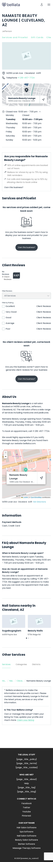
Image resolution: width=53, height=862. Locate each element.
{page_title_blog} (26, 791)
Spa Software (26, 831)
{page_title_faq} (27, 787)
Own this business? (13, 187)
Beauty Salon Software (26, 839)
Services (6, 664)
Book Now (26, 738)
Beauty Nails (35, 630)
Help (26, 783)
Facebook (26, 803)
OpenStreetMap (36, 497)
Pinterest (26, 815)
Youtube (26, 811)
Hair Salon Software (26, 827)
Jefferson (7, 31)
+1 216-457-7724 (26, 77)
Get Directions (39, 502)
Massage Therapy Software (27, 848)
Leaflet (25, 497)
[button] (26, 470)
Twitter (26, 807)
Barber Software (26, 843)
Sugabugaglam (11, 630)
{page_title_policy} (26, 759)
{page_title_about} (26, 779)
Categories (21, 664)
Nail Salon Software (26, 835)
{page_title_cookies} (26, 767)
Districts (36, 664)
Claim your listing (25, 720)
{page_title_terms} (26, 763)
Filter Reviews (7, 291)
